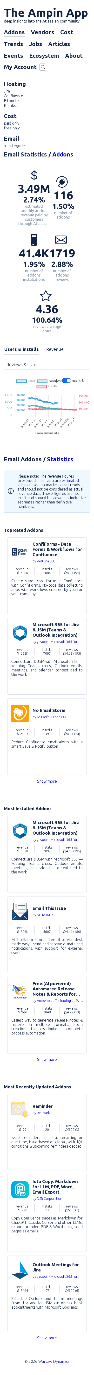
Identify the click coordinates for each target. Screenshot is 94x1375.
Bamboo (11, 105)
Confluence (13, 96)
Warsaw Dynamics (53, 1361)
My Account (20, 67)
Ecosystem (44, 55)
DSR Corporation (49, 1199)
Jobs (35, 44)
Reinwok (43, 1113)
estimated (70, 480)
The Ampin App (46, 14)
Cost (66, 32)
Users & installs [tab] (21, 349)
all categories (15, 146)
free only (12, 128)
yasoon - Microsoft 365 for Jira (60, 642)
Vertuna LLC (46, 561)
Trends (13, 44)
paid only (11, 123)
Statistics (60, 459)
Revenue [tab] (55, 349)
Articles (59, 44)
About (74, 55)
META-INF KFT (47, 915)
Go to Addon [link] (47, 576)
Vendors (42, 32)
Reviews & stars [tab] (22, 364)
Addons (14, 32)
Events (13, 55)
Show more (47, 781)
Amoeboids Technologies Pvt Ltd (61, 1001)
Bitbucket (12, 100)
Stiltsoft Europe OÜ (51, 717)
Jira (7, 91)
